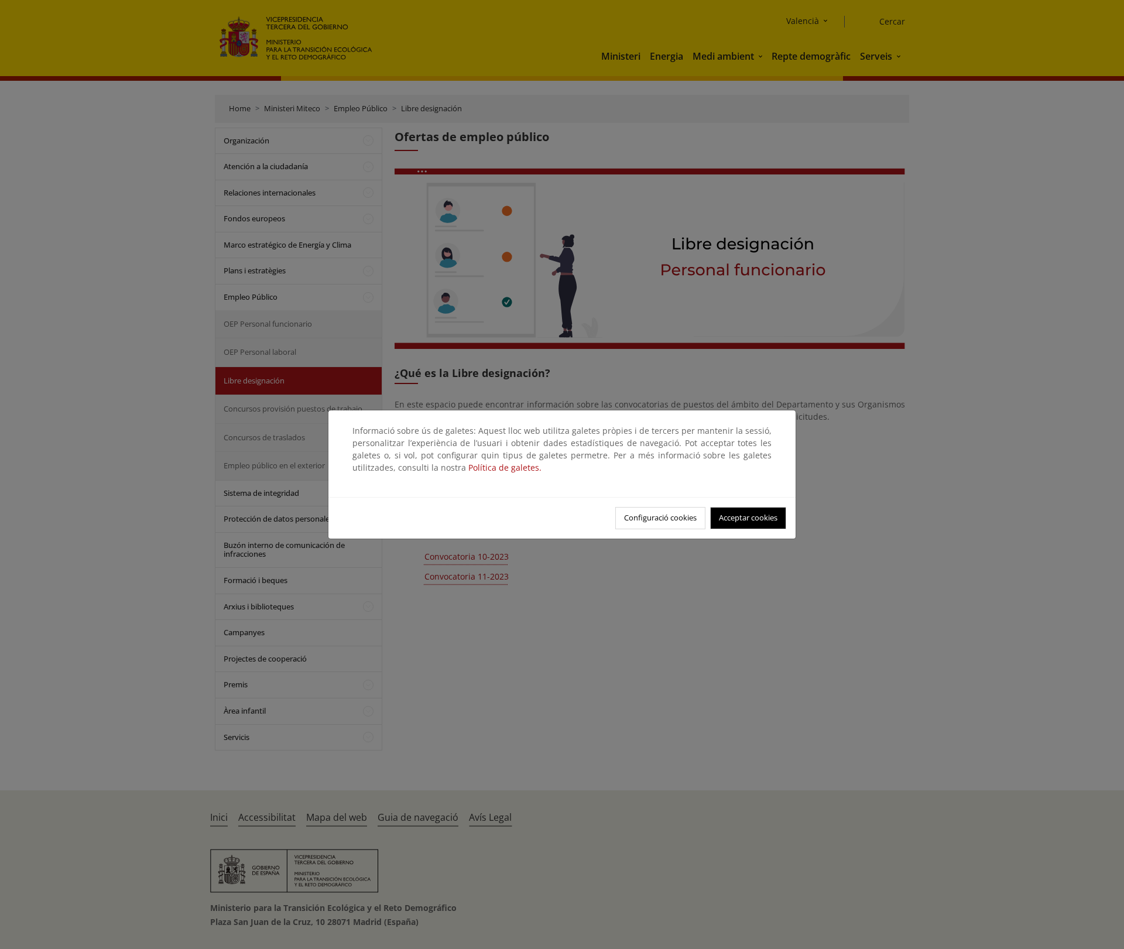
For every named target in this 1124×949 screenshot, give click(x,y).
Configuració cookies (660, 517)
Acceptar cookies (748, 517)
